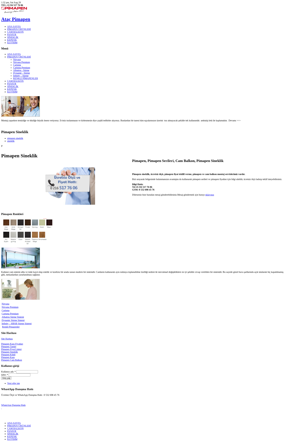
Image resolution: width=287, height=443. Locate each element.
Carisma (17, 65)
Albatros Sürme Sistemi (13, 317)
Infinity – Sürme (21, 75)
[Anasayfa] (14, 12)
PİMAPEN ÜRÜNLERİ (19, 29)
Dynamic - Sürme (21, 73)
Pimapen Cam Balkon (11, 360)
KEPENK (12, 40)
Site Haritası (7, 339)
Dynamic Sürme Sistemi (13, 320)
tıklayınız (209, 194)
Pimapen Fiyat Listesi (11, 349)
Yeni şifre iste (13, 383)
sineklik (10, 141)
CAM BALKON (15, 32)
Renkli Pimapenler (11, 327)
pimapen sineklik (15, 138)
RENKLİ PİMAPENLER (25, 78)
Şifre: (4, 375)
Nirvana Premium (21, 62)
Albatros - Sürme (21, 70)
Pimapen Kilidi (8, 354)
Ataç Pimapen (15, 19)
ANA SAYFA (14, 26)
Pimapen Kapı (8, 357)
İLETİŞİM (12, 42)
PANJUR (11, 34)
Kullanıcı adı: (8, 371)
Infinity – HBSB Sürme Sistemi (17, 323)
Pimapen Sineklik (9, 352)
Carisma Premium (21, 67)
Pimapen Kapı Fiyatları (12, 344)
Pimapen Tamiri (8, 346)
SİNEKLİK (12, 37)
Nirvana (17, 59)
